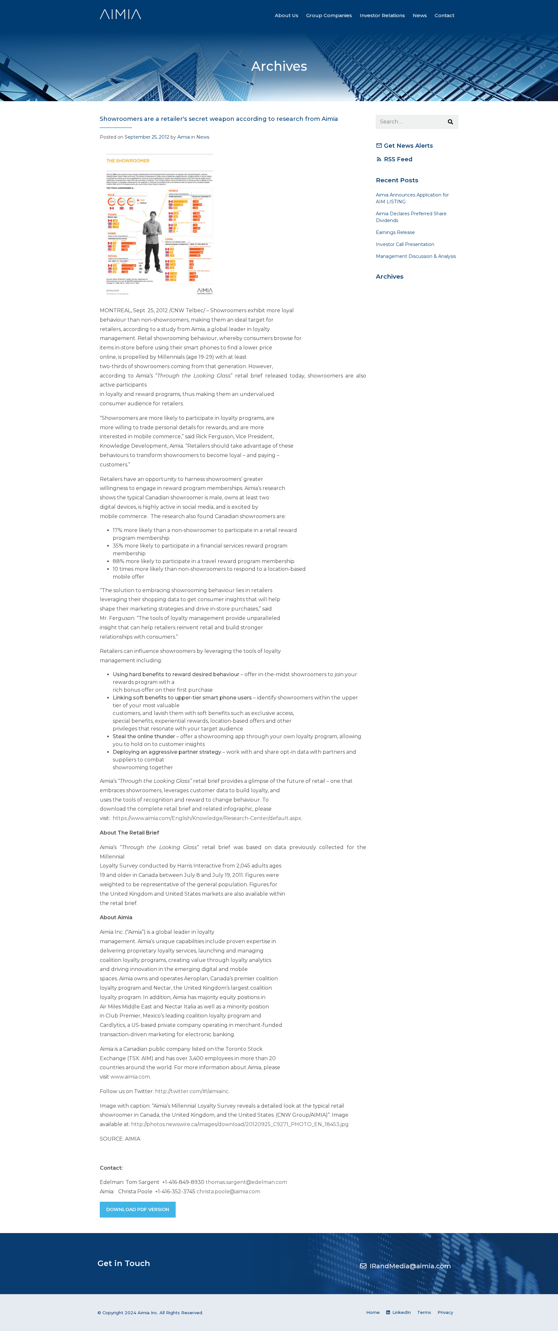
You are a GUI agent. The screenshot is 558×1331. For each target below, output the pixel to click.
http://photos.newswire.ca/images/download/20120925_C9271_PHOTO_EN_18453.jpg (240, 1124)
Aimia (183, 137)
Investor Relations (382, 15)
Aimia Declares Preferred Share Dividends (411, 217)
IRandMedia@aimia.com (410, 1266)
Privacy (445, 1312)
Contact (444, 15)
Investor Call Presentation (405, 244)
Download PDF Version (137, 1209)
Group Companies (329, 15)
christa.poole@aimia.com (228, 1191)
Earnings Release (395, 232)
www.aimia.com (130, 1077)
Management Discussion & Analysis (416, 256)
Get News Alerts (404, 145)
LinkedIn (401, 1312)
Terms (424, 1312)
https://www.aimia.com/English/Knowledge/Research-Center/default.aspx (207, 818)
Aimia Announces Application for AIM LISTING (412, 198)
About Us (286, 15)
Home (373, 1312)
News (420, 15)
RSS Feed (394, 159)
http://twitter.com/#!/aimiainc (192, 1091)
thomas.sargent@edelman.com (246, 1182)
